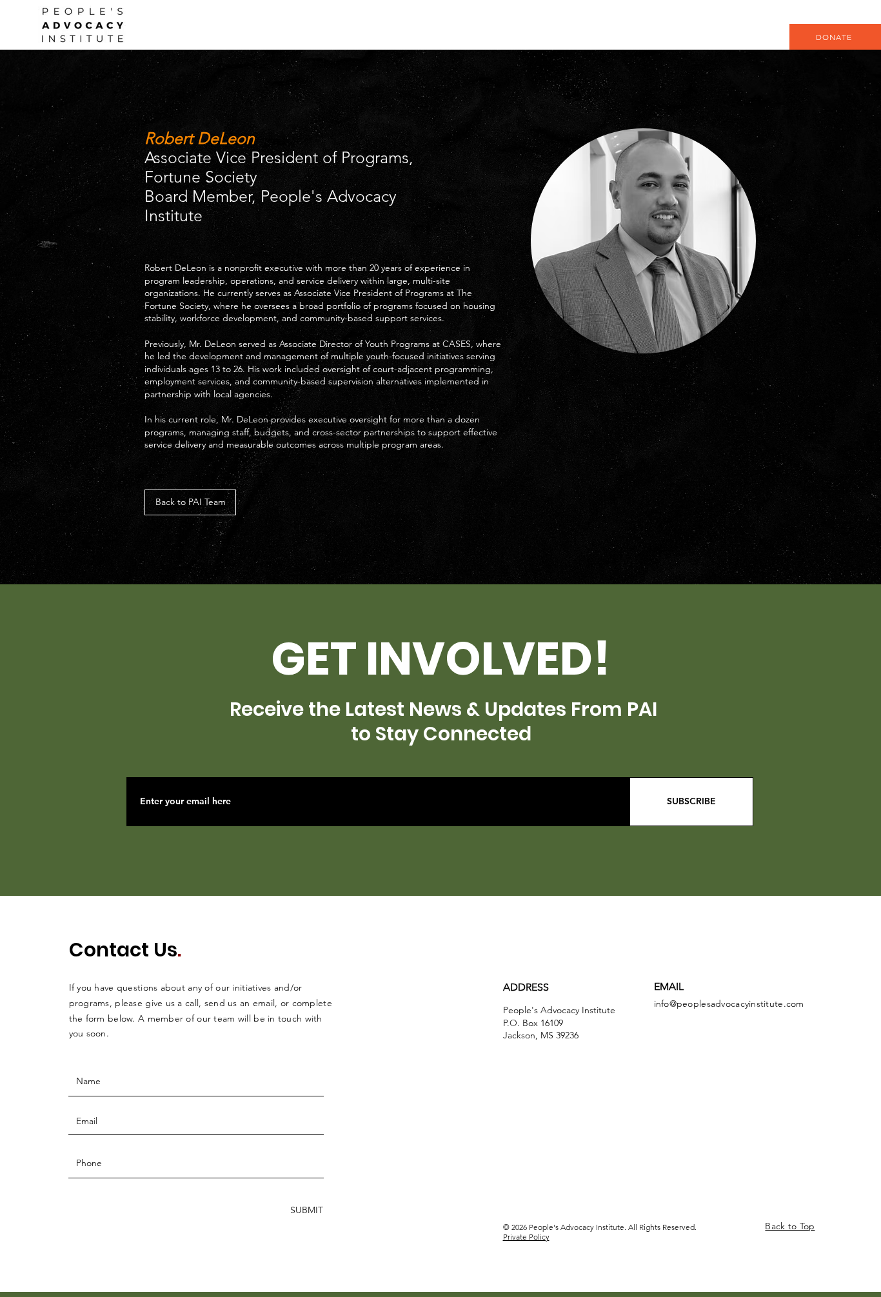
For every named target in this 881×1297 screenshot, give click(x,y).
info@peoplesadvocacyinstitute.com (729, 1003)
